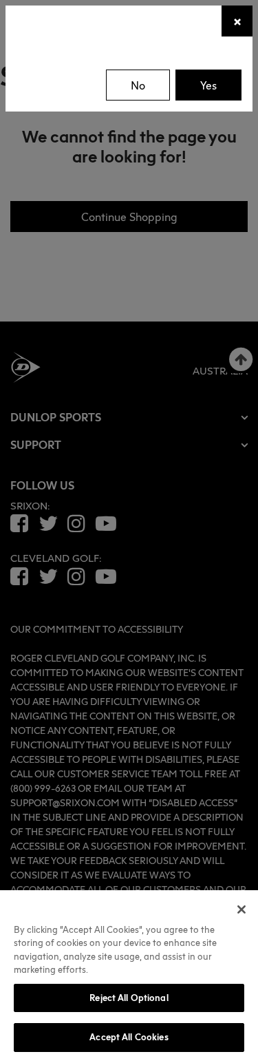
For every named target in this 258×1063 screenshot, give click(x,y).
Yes (208, 85)
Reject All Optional (128, 997)
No (138, 85)
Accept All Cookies (128, 1036)
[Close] (241, 909)
